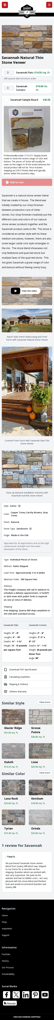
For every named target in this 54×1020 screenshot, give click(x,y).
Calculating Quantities (19, 676)
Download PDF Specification (23, 669)
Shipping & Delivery (18, 684)
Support (5, 935)
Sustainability (8, 974)
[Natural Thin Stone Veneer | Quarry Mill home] (27, 12)
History (5, 960)
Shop (4, 922)
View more (44, 702)
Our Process (8, 967)
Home (5, 915)
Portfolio (6, 954)
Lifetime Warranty (18, 691)
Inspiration (7, 928)
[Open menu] (49, 5)
